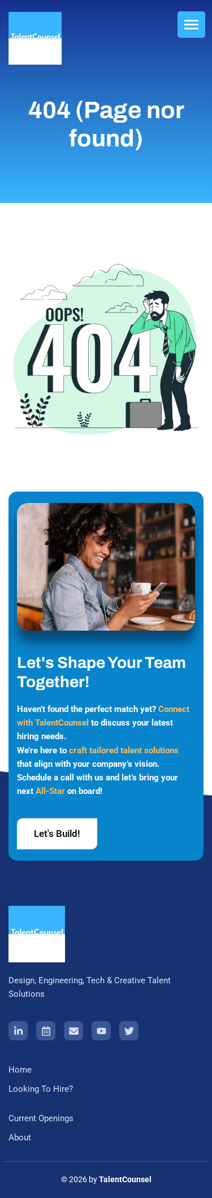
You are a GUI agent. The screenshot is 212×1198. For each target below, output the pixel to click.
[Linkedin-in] (18, 1030)
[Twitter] (129, 1030)
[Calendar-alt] (45, 1030)
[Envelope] (73, 1030)
